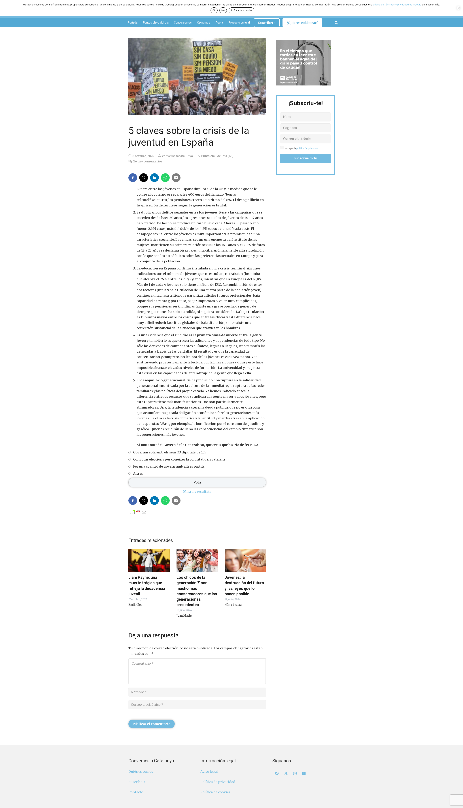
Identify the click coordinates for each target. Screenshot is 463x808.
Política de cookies (215, 792)
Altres (138, 474)
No (223, 10)
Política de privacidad (217, 782)
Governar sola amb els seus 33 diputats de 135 (169, 452)
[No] (458, 8)
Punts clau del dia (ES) (217, 156)
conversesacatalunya (177, 156)
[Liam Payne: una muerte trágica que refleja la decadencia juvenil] (149, 560)
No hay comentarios (147, 161)
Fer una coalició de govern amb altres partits (169, 466)
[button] (336, 22)
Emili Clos (135, 604)
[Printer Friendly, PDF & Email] (138, 512)
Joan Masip (184, 615)
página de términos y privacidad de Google (397, 4)
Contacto (135, 792)
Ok (214, 10)
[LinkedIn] (304, 773)
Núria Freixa (233, 604)
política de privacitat (307, 148)
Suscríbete (137, 782)
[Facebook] (276, 773)
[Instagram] (295, 773)
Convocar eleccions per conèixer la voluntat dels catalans (179, 459)
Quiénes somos (140, 771)
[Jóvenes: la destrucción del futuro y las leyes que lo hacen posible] (245, 560)
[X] (285, 773)
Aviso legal (209, 771)
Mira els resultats (197, 491)
